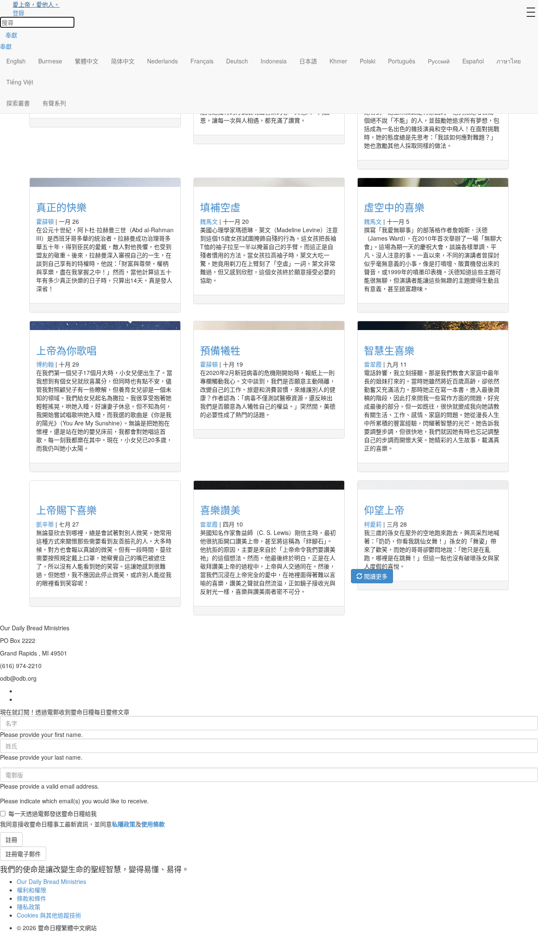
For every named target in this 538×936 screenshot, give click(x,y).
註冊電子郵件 (23, 853)
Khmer (338, 61)
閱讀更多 (375, 576)
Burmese (50, 61)
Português (401, 61)
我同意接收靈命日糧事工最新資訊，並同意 (82, 824)
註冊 (11, 839)
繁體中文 (86, 61)
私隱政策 (123, 824)
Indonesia (274, 61)
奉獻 (11, 35)
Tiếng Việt (19, 82)
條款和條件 (31, 898)
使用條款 (153, 824)
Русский (439, 61)
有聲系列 (54, 103)
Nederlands (162, 61)
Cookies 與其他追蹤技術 (49, 915)
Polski (367, 61)
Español (473, 61)
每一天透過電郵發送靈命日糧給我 (52, 813)
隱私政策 (28, 906)
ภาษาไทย (508, 61)
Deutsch (237, 61)
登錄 (18, 12)
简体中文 (122, 61)
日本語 (308, 61)
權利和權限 (31, 890)
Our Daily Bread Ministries (51, 881)
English (16, 61)
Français (202, 61)
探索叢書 (18, 103)
